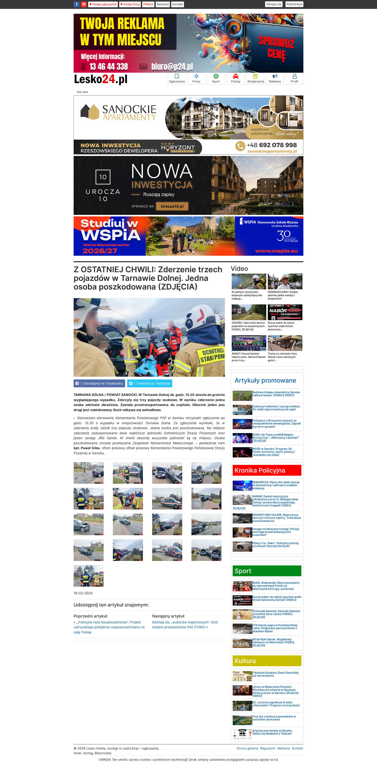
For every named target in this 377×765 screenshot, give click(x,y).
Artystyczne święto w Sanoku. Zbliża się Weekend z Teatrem (272, 732)
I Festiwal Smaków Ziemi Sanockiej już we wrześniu (275, 674)
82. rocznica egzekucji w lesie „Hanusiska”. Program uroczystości (276, 704)
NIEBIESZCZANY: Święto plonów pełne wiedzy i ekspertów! (283, 295)
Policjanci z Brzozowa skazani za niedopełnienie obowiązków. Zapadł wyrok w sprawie (276, 423)
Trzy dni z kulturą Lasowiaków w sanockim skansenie (274, 718)
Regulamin (267, 748)
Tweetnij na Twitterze (152, 383)
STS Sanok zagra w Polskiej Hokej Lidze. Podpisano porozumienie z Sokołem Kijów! (274, 628)
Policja (235, 81)
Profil (294, 81)
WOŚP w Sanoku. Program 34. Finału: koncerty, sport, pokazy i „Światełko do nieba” (273, 451)
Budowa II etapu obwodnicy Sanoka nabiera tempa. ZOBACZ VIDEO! (276, 393)
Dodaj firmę (131, 4)
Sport (216, 81)
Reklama (163, 4)
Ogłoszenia (177, 81)
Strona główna (247, 748)
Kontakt (177, 4)
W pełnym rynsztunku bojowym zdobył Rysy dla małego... (247, 295)
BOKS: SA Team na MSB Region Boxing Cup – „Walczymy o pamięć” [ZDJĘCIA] (275, 437)
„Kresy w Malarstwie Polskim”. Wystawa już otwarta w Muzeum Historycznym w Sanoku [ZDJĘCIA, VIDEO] (275, 691)
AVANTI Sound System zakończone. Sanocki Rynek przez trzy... (249, 357)
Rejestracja (294, 4)
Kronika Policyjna (260, 470)
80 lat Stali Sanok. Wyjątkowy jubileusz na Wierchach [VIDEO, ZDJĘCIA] (273, 642)
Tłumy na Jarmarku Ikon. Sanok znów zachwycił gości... (283, 357)
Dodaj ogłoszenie (104, 4)
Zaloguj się (273, 4)
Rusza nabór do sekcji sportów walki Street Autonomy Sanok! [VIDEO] (276, 598)
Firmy (196, 81)
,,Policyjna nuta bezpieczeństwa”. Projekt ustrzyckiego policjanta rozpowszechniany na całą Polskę (109, 627)
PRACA (148, 4)
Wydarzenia (256, 81)
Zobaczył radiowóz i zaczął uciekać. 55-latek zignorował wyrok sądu (276, 408)
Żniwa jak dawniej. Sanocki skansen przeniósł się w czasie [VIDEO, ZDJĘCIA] (276, 614)
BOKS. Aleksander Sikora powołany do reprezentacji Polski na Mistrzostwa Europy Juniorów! (276, 585)
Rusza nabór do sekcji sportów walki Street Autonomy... (281, 326)
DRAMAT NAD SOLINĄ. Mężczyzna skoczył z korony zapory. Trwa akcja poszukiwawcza (276, 517)
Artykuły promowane (265, 380)
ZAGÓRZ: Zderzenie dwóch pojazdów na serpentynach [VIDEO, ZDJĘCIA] (248, 326)
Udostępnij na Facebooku (102, 383)
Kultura (245, 661)
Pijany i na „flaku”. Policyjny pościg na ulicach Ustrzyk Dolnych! (275, 544)
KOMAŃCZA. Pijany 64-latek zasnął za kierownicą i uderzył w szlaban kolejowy (275, 485)
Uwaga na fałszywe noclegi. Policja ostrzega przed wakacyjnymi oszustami (275, 532)
